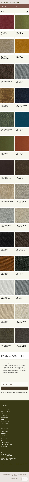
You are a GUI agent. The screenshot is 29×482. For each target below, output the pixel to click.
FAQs (2, 413)
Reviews (3, 419)
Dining (15, 6)
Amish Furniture (4, 437)
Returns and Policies (6, 410)
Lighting (6, 6)
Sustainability (4, 417)
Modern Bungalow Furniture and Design (14, 474)
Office (24, 6)
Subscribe (14, 388)
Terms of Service (5, 421)
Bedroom (20, 6)
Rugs (2, 6)
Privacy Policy (4, 423)
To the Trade (4, 446)
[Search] (4, 2)
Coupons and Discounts (7, 425)
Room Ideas (4, 435)
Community (4, 415)
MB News (3, 433)
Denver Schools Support (6, 444)
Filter (4, 11)
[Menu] (1, 2)
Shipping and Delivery (6, 411)
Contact (3, 408)
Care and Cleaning (5, 438)
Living (11, 6)
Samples (3, 440)
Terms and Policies (14, 478)
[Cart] (27, 2)
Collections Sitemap (5, 442)
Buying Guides (4, 431)
